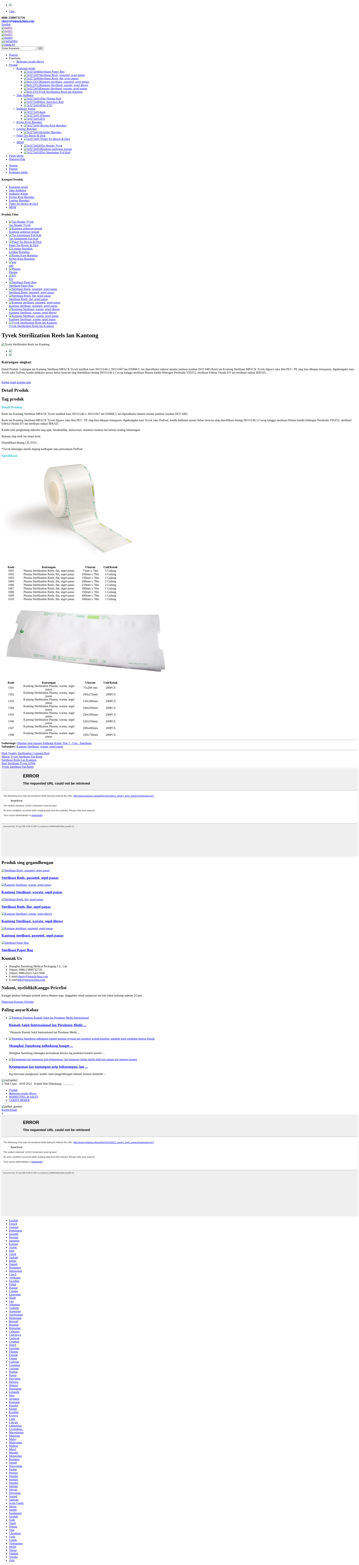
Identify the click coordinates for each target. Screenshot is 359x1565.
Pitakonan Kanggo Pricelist (17, 1001)
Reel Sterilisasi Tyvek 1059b (18, 763)
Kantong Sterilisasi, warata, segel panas (32, 319)
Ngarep (13, 165)
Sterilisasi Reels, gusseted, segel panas (31, 292)
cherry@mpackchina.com (17, 21)
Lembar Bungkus (19, 252)
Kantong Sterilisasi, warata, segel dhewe (33, 312)
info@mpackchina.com (31, 979)
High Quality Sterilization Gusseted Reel (25, 753)
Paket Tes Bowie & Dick (24, 245)
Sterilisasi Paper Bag (21, 285)
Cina (12, 11)
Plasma (13, 272)
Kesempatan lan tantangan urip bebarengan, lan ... (48, 1067)
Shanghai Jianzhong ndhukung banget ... (41, 1046)
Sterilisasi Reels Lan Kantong (18, 760)
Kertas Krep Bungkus (22, 258)
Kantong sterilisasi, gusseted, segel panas (33, 305)
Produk (13, 168)
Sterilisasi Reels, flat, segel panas (28, 299)
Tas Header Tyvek (20, 225)
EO (11, 279)
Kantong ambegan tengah (24, 231)
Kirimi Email (9, 1109)
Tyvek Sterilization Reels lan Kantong (31, 326)
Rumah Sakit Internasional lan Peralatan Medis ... (47, 1025)
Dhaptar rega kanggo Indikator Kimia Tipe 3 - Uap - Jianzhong (54, 743)
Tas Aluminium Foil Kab (23, 238)
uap (11, 265)
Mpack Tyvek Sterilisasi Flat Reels (21, 756)
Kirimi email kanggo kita (16, 382)
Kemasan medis (18, 172)
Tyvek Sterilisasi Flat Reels (17, 766)
